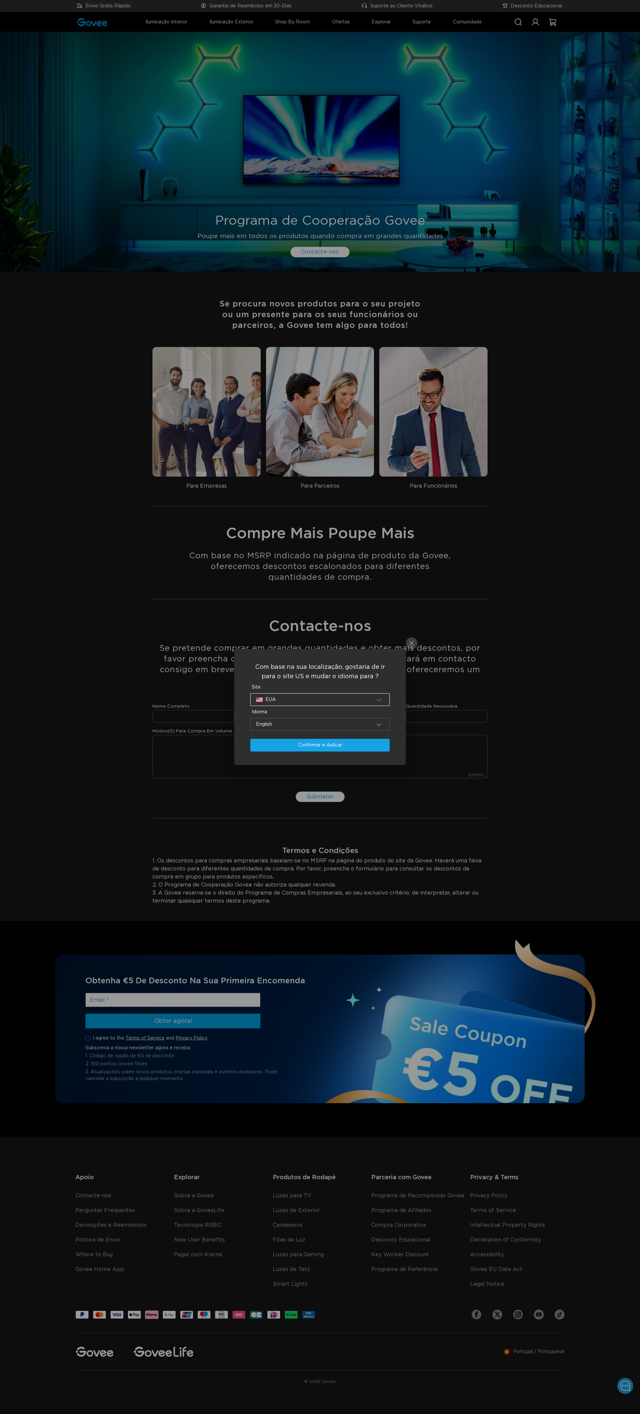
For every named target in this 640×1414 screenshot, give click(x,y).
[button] (320, 699)
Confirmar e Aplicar (320, 745)
